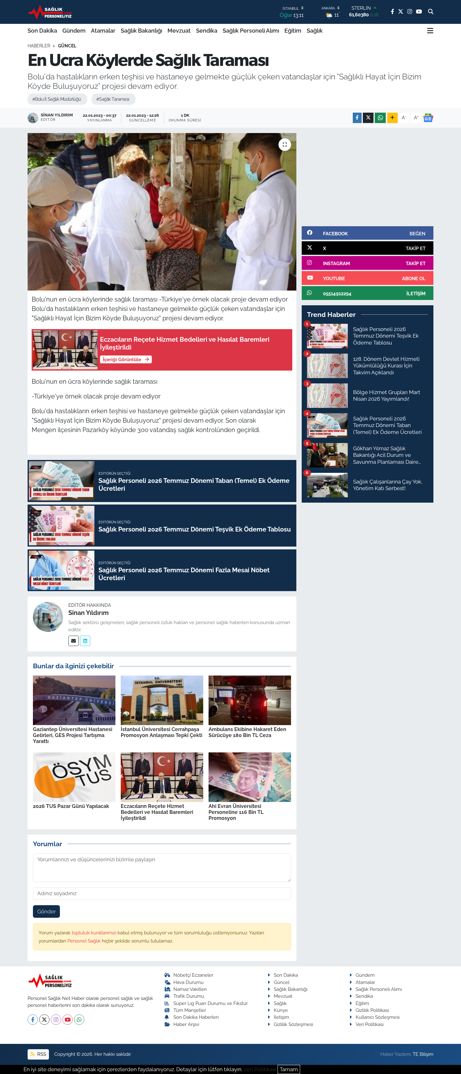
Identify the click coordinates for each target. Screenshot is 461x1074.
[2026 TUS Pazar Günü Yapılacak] (74, 776)
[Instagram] (56, 1019)
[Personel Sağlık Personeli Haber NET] (51, 11)
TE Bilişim (423, 1054)
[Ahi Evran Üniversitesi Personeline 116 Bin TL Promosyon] (250, 776)
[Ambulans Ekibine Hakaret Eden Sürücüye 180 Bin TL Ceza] (250, 700)
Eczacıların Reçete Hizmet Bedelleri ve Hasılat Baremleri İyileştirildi (157, 812)
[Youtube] (67, 1019)
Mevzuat (179, 30)
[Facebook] (33, 1019)
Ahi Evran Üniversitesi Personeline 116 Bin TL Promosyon (236, 812)
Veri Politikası (370, 1024)
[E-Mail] (73, 641)
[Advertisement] (367, 177)
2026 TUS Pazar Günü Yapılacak (71, 806)
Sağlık (315, 30)
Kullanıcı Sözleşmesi (378, 1017)
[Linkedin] (85, 641)
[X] (44, 1019)
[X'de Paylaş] (368, 118)
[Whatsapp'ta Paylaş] (380, 118)
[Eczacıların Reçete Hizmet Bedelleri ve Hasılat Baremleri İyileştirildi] (162, 776)
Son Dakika (42, 30)
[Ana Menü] (430, 31)
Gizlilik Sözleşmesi (293, 1024)
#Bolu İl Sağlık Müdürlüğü (56, 99)
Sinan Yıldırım (88, 613)
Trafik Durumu (188, 996)
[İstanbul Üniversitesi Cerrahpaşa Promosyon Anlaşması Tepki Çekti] (162, 700)
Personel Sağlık (84, 940)
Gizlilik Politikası (372, 1010)
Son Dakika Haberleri (196, 1017)
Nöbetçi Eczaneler (193, 975)
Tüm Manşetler (189, 1010)
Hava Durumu (188, 982)
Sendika (206, 30)
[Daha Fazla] (392, 118)
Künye (281, 1010)
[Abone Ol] (428, 118)
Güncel (67, 45)
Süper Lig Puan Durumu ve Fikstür (210, 1003)
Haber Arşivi (186, 1024)
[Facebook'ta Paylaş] (357, 118)
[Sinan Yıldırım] (48, 616)
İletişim (281, 1017)
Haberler (39, 45)
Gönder (46, 911)
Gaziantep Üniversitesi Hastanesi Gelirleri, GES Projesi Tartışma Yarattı (72, 735)
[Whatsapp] (79, 1019)
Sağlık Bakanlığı (141, 30)
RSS (41, 1054)
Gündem (74, 30)
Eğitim (292, 30)
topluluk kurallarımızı (95, 932)
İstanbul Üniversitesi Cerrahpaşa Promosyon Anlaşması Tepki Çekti (161, 732)
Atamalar (103, 30)
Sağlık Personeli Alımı (251, 30)
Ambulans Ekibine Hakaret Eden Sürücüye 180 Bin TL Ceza (247, 732)
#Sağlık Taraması (112, 99)
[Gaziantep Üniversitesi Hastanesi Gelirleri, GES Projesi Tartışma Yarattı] (74, 700)
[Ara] (430, 12)
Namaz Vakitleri (190, 989)
